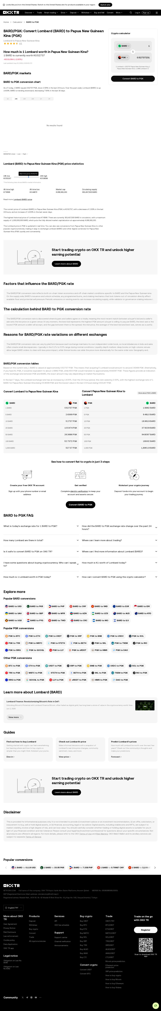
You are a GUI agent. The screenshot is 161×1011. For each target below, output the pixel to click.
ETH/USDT (110, 929)
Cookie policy (9, 940)
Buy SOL (83, 937)
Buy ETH (83, 929)
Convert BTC (85, 974)
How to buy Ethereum (115, 983)
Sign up (146, 13)
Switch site (105, 5)
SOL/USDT (110, 937)
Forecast (115, 757)
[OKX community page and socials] (40, 997)
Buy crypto (33, 929)
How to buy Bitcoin (113, 979)
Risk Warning (102, 834)
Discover (28, 13)
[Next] (154, 867)
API (55, 921)
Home (6, 22)
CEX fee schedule (61, 925)
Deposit (73, 13)
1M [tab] (33, 99)
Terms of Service (33, 837)
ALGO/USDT (110, 949)
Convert (110, 13)
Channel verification (62, 941)
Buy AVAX (84, 953)
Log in (137, 13)
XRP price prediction (114, 971)
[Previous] (6, 867)
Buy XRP (83, 941)
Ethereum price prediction (112, 966)
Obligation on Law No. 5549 (13, 962)
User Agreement (10, 924)
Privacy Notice (9, 928)
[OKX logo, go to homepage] (11, 12)
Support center (60, 937)
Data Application (10, 944)
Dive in (10, 757)
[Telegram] (27, 997)
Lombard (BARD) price (23, 199)
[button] (130, 12)
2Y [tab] (49, 99)
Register (145, 930)
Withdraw (85, 13)
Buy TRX (83, 945)
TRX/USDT (110, 941)
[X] (23, 997)
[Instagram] (31, 997)
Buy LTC (83, 957)
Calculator (17, 22)
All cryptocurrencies (37, 941)
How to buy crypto (113, 975)
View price (64, 757)
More (118, 13)
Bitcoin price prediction (115, 961)
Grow (63, 13)
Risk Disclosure (10, 932)
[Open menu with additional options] (156, 13)
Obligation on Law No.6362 (11, 968)
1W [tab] (24, 99)
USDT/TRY (110, 921)
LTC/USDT (110, 957)
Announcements (61, 945)
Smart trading (50, 13)
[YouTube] (36, 997)
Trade (39, 13)
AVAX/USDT (110, 953)
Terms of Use (85, 834)
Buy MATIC (84, 933)
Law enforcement (11, 936)
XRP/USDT (110, 945)
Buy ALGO (84, 949)
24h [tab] (16, 99)
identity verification (79, 491)
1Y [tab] (41, 99)
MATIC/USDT (111, 933)
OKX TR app (9, 948)
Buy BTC (83, 925)
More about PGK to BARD (147, 393)
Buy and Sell (99, 13)
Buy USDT (84, 921)
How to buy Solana (113, 987)
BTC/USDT (110, 925)
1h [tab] (8, 99)
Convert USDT (86, 970)
